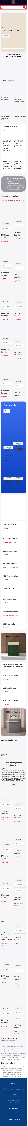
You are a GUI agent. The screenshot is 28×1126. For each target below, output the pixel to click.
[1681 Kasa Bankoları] (5, 684)
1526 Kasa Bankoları (10, 701)
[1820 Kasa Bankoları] (5, 534)
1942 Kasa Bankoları (10, 563)
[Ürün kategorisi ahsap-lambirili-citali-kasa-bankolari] (7, 114)
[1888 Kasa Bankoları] (5, 620)
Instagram (14, 1114)
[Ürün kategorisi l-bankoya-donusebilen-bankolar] (7, 751)
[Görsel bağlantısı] (7, 1066)
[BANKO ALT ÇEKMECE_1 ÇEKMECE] (16, 137)
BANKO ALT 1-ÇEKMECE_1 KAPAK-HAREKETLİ (7, 146)
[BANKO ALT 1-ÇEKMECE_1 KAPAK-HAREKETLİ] (5, 137)
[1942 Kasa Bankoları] (5, 559)
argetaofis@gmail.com (14, 1100)
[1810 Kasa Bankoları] (5, 547)
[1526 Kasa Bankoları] (5, 696)
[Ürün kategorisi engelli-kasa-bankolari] (19, 113)
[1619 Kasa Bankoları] (5, 595)
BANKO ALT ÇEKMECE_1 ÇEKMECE (18, 143)
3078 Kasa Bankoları (10, 612)
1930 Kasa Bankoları (10, 576)
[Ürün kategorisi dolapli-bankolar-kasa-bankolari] (7, 93)
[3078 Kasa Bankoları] (5, 607)
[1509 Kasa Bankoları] (20, 366)
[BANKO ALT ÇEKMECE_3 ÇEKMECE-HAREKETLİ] (16, 157)
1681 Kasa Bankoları (10, 688)
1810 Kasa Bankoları (10, 551)
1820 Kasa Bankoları (10, 539)
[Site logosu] (13, 2)
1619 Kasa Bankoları (10, 599)
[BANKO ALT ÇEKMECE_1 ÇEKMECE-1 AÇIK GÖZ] (5, 157)
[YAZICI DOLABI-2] (5, 584)
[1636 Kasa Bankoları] (5, 671)
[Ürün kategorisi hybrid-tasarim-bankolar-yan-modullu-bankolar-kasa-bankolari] (19, 95)
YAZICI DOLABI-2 (9, 588)
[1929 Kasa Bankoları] (20, 992)
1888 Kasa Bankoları (10, 624)
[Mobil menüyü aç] (1, 2)
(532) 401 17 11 (14, 1103)
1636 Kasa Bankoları (10, 676)
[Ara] (24, 7)
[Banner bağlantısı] (13, 65)
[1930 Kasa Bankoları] (5, 572)
